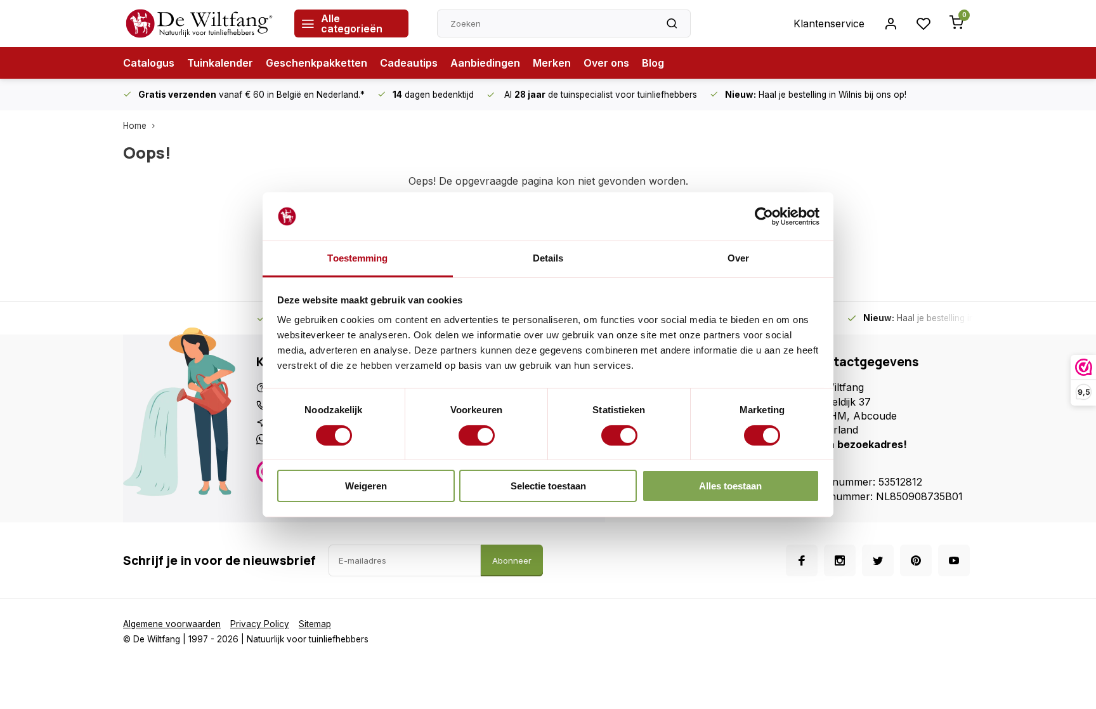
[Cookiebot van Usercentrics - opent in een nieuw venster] (763, 216)
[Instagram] (840, 560)
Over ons (606, 62)
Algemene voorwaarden (172, 624)
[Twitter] (878, 560)
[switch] (477, 435)
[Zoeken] (672, 23)
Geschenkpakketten (316, 62)
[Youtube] (954, 560)
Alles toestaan (730, 485)
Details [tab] (548, 258)
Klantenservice (828, 23)
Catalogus (148, 62)
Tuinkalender (220, 62)
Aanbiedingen (485, 62)
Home (135, 126)
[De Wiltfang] (199, 23)
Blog (653, 62)
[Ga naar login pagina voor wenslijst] (923, 23)
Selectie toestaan (548, 485)
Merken (552, 62)
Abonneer (512, 560)
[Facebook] (802, 560)
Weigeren (366, 485)
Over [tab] (738, 258)
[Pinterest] (916, 560)
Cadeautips (409, 62)
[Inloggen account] (890, 23)
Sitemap (315, 624)
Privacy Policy (259, 624)
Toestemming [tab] (357, 258)
